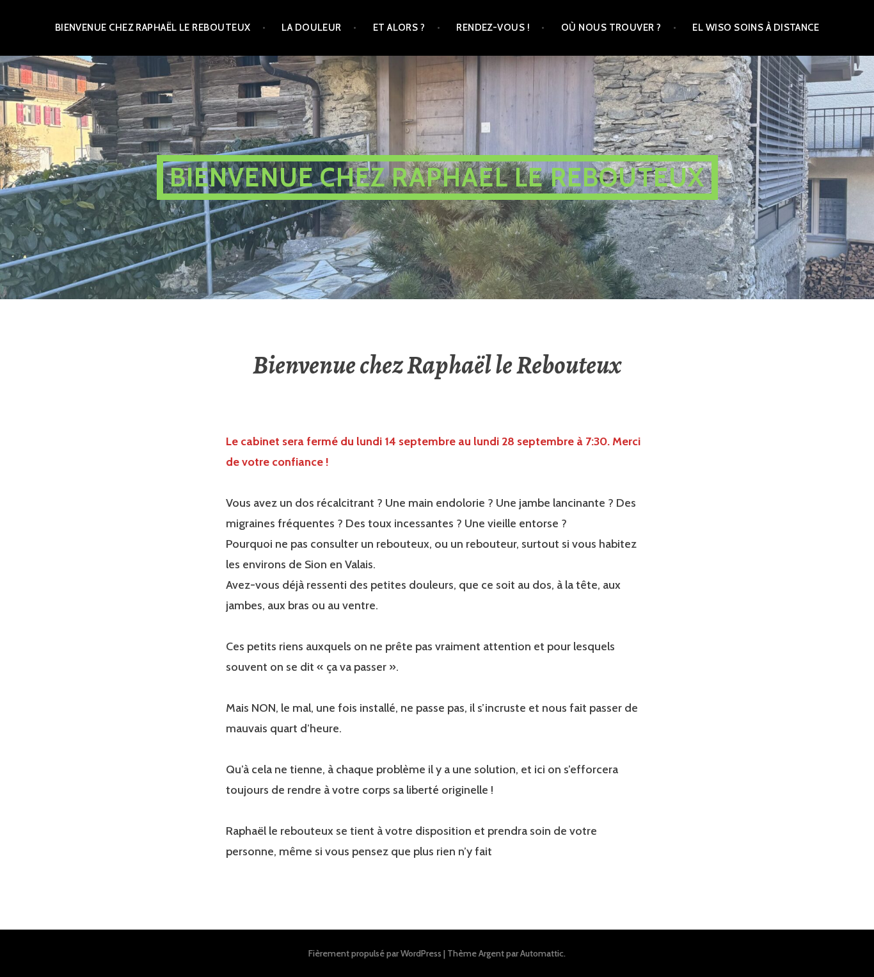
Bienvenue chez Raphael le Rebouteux (437, 177)
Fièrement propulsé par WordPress (374, 953)
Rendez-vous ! (493, 27)
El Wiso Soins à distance (755, 27)
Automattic (542, 953)
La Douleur (312, 27)
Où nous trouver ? (611, 27)
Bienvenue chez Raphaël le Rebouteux (153, 27)
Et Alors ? (399, 27)
